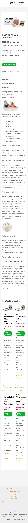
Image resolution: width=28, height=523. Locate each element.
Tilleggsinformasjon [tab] (8, 83)
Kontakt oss (14, 496)
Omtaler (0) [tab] (5, 87)
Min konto (14, 498)
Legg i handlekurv (9, 64)
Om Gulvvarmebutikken (14, 489)
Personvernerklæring (14, 491)
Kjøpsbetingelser (14, 494)
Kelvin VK (10, 71)
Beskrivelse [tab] (5, 79)
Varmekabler (16, 71)
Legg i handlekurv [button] (8, 333)
